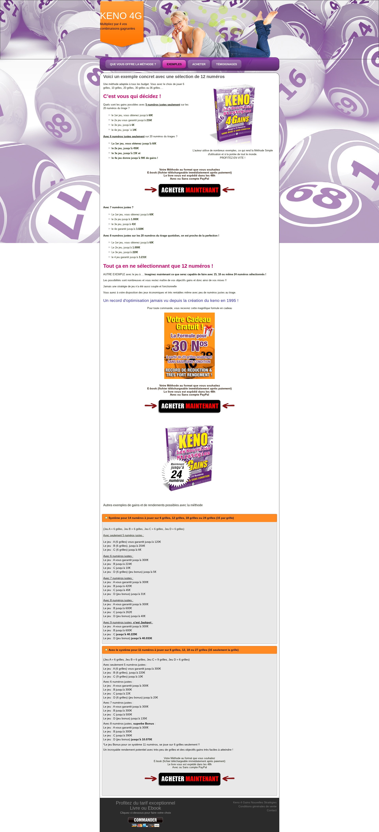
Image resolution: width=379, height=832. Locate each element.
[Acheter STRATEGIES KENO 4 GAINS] (189, 190)
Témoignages (226, 64)
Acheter (198, 64)
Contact (272, 810)
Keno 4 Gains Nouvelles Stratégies (255, 802)
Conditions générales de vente (257, 806)
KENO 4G (121, 15)
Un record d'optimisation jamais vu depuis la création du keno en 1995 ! (170, 300)
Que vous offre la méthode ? (133, 64)
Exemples (174, 64)
